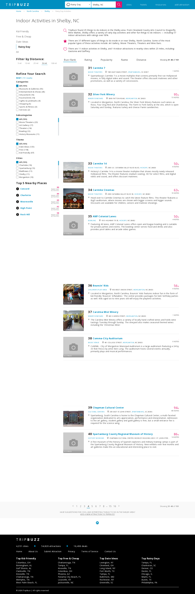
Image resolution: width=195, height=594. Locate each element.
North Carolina (33, 11)
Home (18, 11)
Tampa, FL (63, 565)
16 (114, 506)
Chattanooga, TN (24, 576)
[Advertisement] (121, 139)
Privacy (71, 551)
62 (58, 206)
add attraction (182, 4)
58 (58, 213)
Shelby (47, 11)
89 (58, 194)
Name (124, 59)
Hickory (144, 168)
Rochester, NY (107, 579)
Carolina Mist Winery (105, 312)
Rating (88, 59)
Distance (141, 59)
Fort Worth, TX (107, 571)
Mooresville (26, 201)
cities (129, 4)
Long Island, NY (107, 568)
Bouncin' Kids (101, 285)
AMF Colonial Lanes (104, 216)
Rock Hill (25, 214)
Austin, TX (146, 579)
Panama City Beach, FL (69, 576)
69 (58, 200)
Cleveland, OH (107, 565)
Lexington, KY (106, 562)
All (17, 52)
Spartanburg (134, 72)
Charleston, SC (148, 565)
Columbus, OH (23, 562)
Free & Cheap (23, 36)
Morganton (131, 98)
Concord (24, 188)
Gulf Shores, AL (24, 568)
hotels (143, 4)
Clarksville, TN (23, 571)
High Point (26, 208)
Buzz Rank (70, 59)
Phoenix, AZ (64, 574)
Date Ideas (22, 41)
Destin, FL (146, 571)
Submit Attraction (53, 551)
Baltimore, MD (107, 576)
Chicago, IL (147, 574)
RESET (18, 78)
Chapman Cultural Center (108, 407)
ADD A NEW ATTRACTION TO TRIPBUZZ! (97, 514)
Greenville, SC (106, 582)
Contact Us (110, 551)
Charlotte (25, 195)
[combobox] (78, 4)
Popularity (106, 59)
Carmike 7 (99, 68)
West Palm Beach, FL (26, 582)
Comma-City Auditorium (108, 338)
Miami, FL (146, 576)
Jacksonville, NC (66, 582)
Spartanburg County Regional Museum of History (123, 434)
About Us (33, 551)
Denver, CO (147, 568)
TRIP (18, 4)
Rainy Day (24, 46)
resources (160, 4)
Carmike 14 (99, 163)
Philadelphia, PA (149, 582)
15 (110, 506)
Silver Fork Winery (104, 94)
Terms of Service (89, 551)
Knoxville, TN (22, 574)
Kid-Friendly (22, 31)
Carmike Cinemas (103, 190)
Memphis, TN (23, 579)
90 (58, 187)
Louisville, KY (64, 579)
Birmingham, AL (24, 565)
